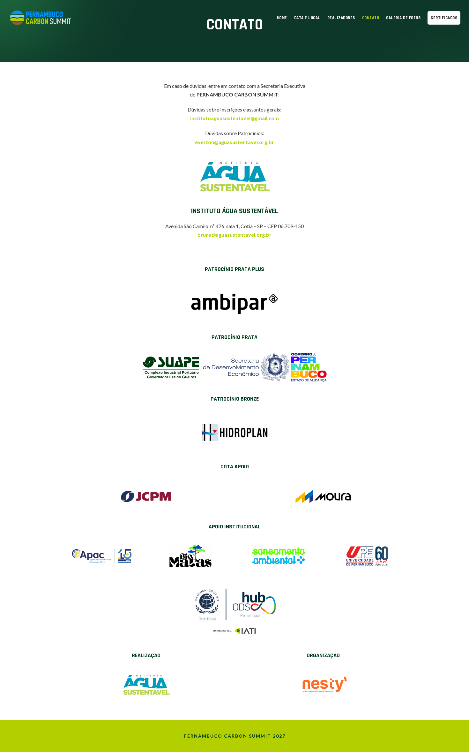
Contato (370, 17)
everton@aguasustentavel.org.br (234, 142)
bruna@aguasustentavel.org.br (234, 235)
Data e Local (307, 17)
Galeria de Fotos (403, 17)
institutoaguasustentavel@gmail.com (234, 118)
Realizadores (341, 17)
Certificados (444, 17)
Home (282, 17)
